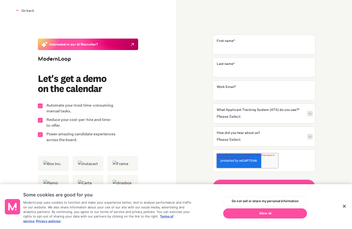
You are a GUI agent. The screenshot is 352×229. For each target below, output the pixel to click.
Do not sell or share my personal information (265, 201)
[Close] (344, 206)
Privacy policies (48, 221)
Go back (27, 10)
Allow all (265, 213)
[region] (176, 206)
